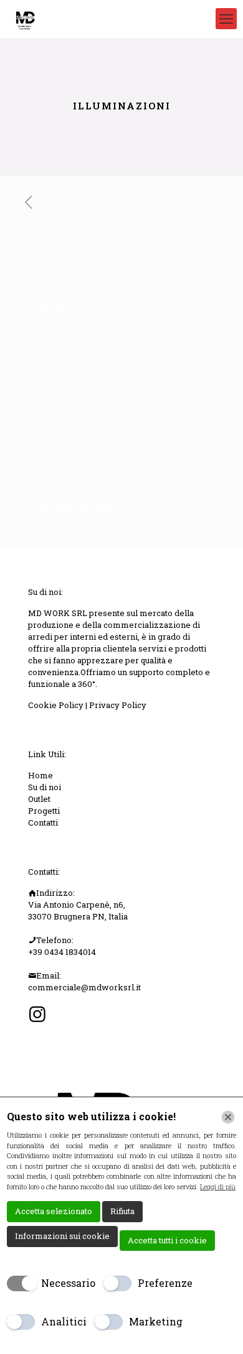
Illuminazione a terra (74, 456)
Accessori (53, 259)
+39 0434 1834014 (62, 951)
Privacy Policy (117, 705)
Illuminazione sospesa (77, 505)
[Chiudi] (228, 1117)
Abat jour (50, 309)
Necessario (68, 1282)
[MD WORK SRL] (24, 18)
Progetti (44, 810)
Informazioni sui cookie (62, 1235)
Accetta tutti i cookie (167, 1240)
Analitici (64, 1321)
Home (40, 775)
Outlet (39, 798)
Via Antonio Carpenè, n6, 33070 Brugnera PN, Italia (78, 910)
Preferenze (165, 1282)
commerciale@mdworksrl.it (84, 987)
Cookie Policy (56, 705)
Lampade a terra (65, 358)
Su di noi (44, 787)
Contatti (43, 822)
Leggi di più (218, 1186)
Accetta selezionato (53, 1211)
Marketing (156, 1321)
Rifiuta (122, 1211)
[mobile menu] (226, 18)
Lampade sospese (69, 407)
